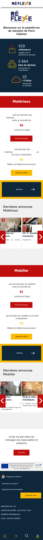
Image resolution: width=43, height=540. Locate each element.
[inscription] (21, 455)
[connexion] (37, 536)
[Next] (40, 237)
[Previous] (3, 237)
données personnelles (10, 514)
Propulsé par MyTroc (13, 477)
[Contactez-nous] (30, 498)
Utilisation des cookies (10, 518)
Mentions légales (8, 506)
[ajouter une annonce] (21, 141)
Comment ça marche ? (10, 484)
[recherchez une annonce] (27, 538)
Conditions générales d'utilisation (16, 510)
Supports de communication (12, 489)
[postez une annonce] (16, 538)
